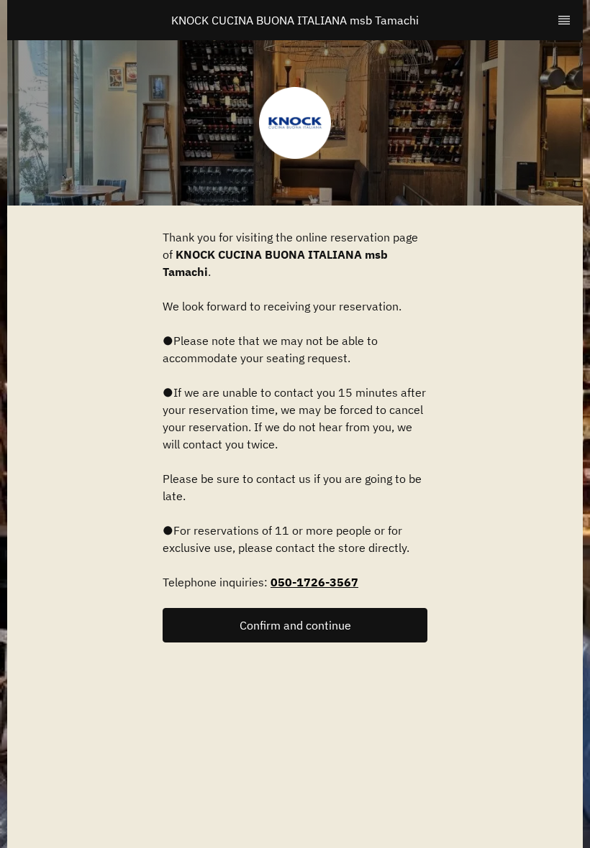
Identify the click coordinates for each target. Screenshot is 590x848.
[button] (295, 625)
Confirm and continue (295, 625)
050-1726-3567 (314, 582)
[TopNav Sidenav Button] (564, 20)
